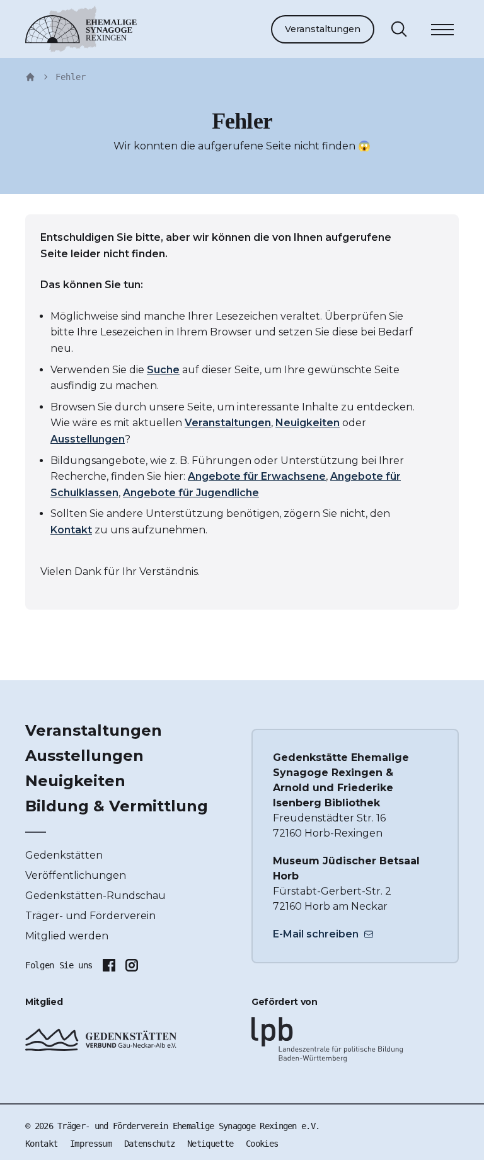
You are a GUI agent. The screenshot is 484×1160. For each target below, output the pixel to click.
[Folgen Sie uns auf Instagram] (131, 965)
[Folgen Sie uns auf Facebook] (109, 965)
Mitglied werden (66, 936)
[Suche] (398, 29)
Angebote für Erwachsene (257, 476)
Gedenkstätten (64, 855)
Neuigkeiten (307, 423)
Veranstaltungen (322, 29)
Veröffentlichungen (75, 875)
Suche (163, 370)
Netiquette (210, 1144)
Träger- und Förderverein (90, 916)
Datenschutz (149, 1144)
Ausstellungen (87, 439)
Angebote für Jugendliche (191, 493)
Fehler (70, 77)
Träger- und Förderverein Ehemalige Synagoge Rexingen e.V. (188, 1126)
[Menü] (442, 31)
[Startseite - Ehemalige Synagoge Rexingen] (30, 77)
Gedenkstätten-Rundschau (95, 896)
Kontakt (71, 530)
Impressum (91, 1144)
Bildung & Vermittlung (116, 806)
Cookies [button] (262, 1144)
